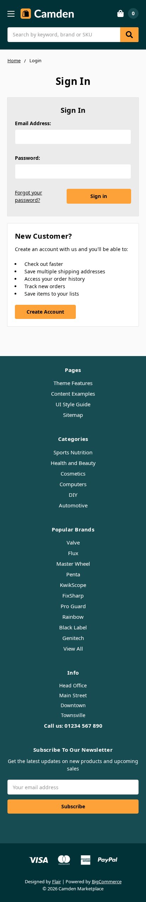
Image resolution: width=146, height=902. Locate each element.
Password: (27, 158)
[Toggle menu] (11, 13)
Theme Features (73, 382)
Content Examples (73, 393)
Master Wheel (73, 563)
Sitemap (73, 414)
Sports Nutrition (73, 452)
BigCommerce (107, 881)
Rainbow (73, 616)
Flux (73, 553)
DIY (73, 494)
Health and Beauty (73, 462)
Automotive (73, 505)
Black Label (73, 627)
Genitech (73, 637)
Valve (73, 542)
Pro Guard (73, 606)
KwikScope (73, 584)
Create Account (45, 311)
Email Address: (33, 123)
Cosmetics (73, 473)
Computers (73, 484)
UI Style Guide (73, 404)
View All (73, 648)
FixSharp (73, 595)
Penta (73, 574)
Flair (56, 881)
